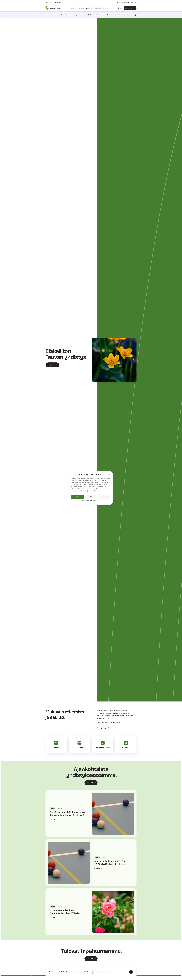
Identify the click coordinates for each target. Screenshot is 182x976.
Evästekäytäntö (85, 500)
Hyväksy (77, 496)
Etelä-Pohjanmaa (57, 2)
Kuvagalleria (97, 8)
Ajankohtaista (89, 8)
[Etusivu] (54, 8)
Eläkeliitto (48, 2)
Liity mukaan (103, 728)
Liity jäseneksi (129, 8)
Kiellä (91, 496)
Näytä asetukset (104, 496)
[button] (110, 474)
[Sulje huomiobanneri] (135, 14)
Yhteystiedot (105, 8)
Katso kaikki (90, 782)
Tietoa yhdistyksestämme (123, 2)
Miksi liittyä (133, 2)
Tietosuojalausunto (95, 500)
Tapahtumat (81, 8)
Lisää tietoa (127, 15)
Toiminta (72, 8)
